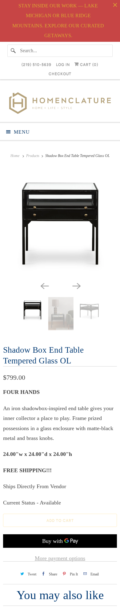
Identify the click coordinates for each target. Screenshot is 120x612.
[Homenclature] (60, 103)
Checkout (60, 74)
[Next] (76, 285)
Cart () (88, 64)
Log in (63, 64)
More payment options (60, 558)
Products (33, 156)
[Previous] (44, 285)
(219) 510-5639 (36, 64)
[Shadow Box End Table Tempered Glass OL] (60, 223)
